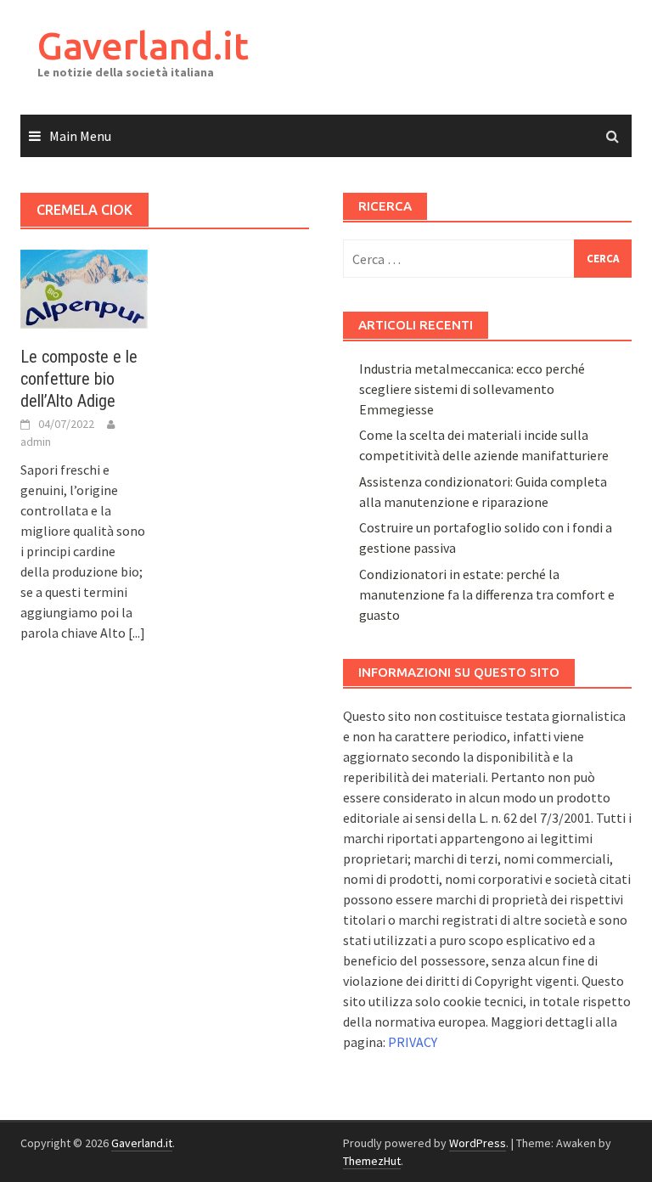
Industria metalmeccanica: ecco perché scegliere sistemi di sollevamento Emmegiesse (472, 389)
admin (35, 441)
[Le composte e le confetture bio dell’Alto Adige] (84, 287)
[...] (136, 632)
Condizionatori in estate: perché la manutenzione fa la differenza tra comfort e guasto (487, 594)
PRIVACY (412, 1041)
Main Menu (80, 135)
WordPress (477, 1143)
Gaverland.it (143, 45)
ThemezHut (372, 1160)
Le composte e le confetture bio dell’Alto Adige (79, 378)
